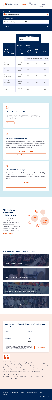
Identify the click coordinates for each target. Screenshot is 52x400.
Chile (21, 39)
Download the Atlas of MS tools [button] (26, 186)
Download (6, 26)
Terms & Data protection (31, 392)
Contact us (5, 394)
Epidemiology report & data (25, 151)
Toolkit (22, 392)
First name (7, 331)
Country (28, 338)
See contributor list (8, 233)
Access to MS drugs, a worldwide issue (16, 277)
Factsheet (33, 4)
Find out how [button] (26, 182)
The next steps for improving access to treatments (20, 305)
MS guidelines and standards (13, 14)
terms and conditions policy (15, 348)
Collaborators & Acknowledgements (10, 392)
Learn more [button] (10, 123)
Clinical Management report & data (25, 155)
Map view (17, 5)
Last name (29, 331)
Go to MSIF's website (42, 5)
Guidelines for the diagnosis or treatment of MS (15, 22)
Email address (8, 338)
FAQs (41, 392)
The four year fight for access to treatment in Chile (20, 291)
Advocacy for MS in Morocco (13, 264)
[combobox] (37, 341)
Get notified (41, 347)
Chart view (24, 5)
